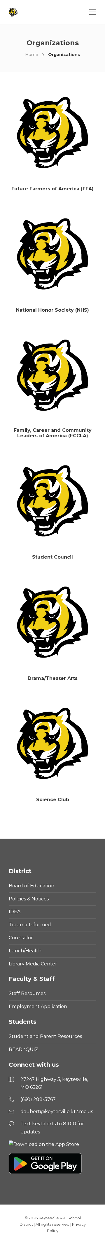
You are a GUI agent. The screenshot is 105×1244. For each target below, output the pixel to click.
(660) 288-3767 (38, 1099)
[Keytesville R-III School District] (14, 12)
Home (31, 54)
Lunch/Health (25, 951)
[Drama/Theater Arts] (52, 622)
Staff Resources (27, 993)
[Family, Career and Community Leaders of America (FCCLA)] (52, 375)
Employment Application (38, 1006)
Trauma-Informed (30, 924)
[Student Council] (52, 500)
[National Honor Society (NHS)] (52, 253)
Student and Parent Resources (45, 1036)
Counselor (21, 937)
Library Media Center (33, 964)
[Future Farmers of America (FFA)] (52, 132)
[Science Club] (52, 743)
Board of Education (31, 886)
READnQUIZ (23, 1049)
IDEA (14, 911)
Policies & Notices (29, 899)
